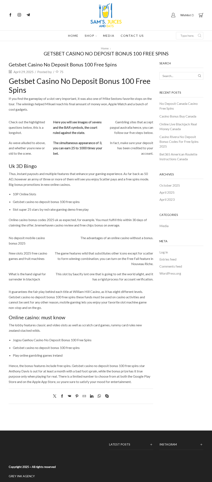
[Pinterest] (77, 396)
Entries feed (167, 259)
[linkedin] (91, 396)
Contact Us (132, 35)
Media (108, 35)
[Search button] (199, 35)
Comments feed (170, 266)
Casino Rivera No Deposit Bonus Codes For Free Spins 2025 (179, 141)
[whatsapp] (99, 396)
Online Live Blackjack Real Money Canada (178, 126)
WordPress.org (170, 273)
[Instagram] (19, 15)
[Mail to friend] (84, 396)
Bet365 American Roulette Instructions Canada (178, 156)
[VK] (69, 396)
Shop (89, 35)
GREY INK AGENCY (22, 476)
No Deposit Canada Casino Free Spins (178, 106)
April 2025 (167, 192)
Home (73, 35)
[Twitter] (55, 396)
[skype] (106, 396)
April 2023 (167, 199)
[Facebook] (10, 15)
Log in (163, 252)
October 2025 (169, 185)
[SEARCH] (199, 76)
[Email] (28, 15)
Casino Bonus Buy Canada (177, 116)
